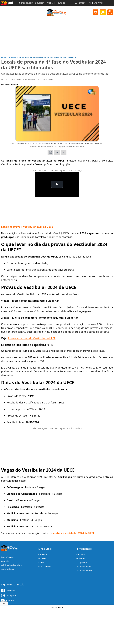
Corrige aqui (81, 562)
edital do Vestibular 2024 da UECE (74, 533)
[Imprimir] (50, 152)
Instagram (11, 595)
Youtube (10, 600)
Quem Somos (7, 557)
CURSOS (61, 3)
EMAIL (82, 9)
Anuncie (5, 561)
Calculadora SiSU (83, 566)
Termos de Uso (8, 569)
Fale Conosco (44, 566)
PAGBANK (51, 3)
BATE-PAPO (97, 3)
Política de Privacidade (11, 565)
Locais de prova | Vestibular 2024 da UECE (27, 226)
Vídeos (41, 562)
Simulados (80, 558)
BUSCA (82, 3)
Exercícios (80, 554)
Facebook (10, 590)
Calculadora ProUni (85, 570)
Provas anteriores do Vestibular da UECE (31, 338)
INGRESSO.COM (26, 3)
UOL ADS (22, 9)
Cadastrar (43, 554)
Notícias (42, 558)
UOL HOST (39, 3)
